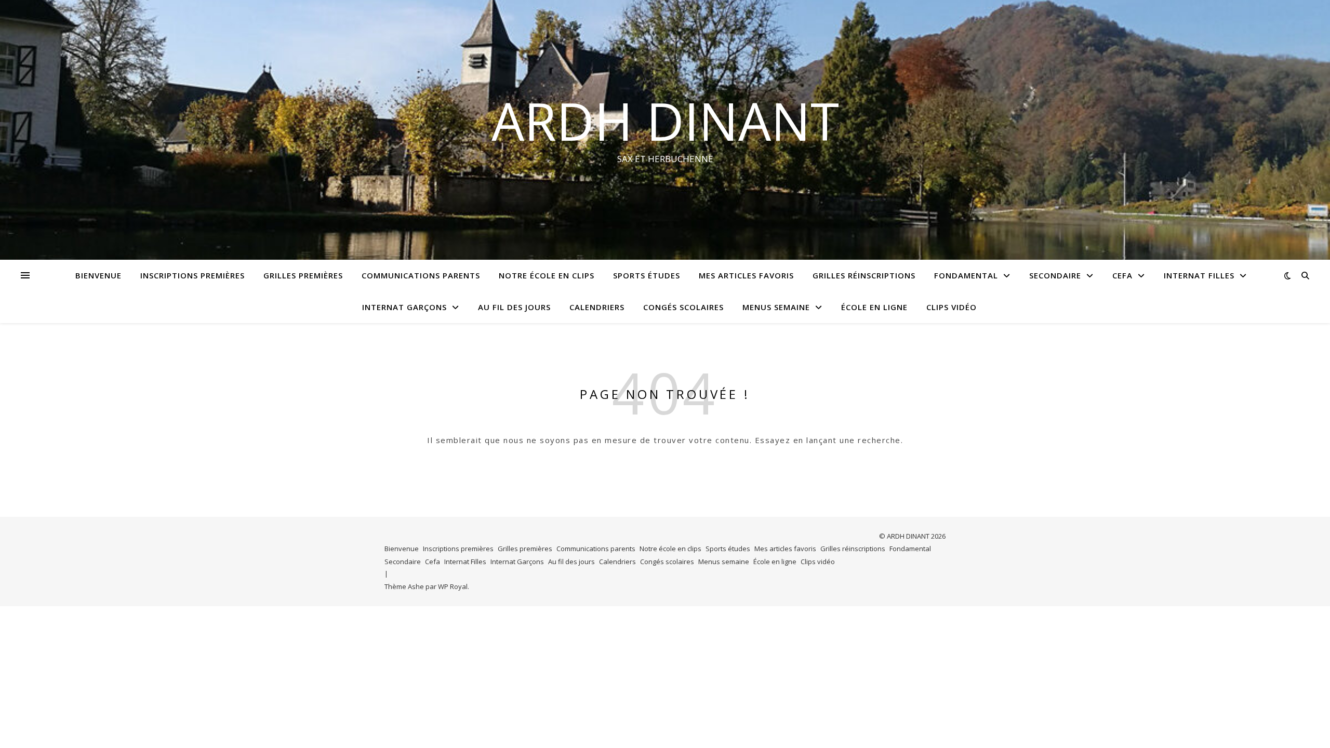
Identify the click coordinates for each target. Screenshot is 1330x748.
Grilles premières (303, 275)
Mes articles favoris (746, 275)
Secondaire (1055, 275)
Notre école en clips (546, 275)
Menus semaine (776, 307)
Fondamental (966, 275)
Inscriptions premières (192, 275)
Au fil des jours (514, 307)
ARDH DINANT (665, 120)
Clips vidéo (951, 307)
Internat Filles (1199, 275)
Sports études (646, 275)
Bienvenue (98, 275)
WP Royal (453, 586)
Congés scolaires (683, 307)
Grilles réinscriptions (864, 275)
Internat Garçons (404, 307)
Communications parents (421, 275)
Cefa (1122, 275)
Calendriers (596, 307)
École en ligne (874, 307)
